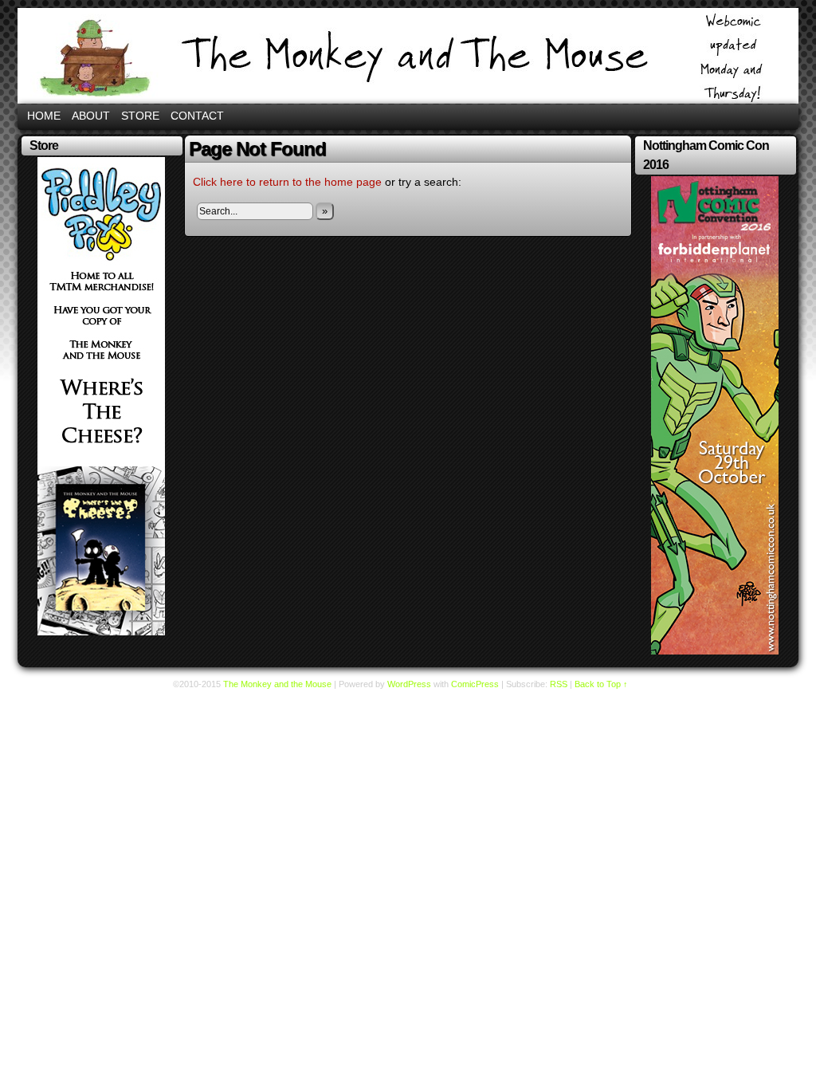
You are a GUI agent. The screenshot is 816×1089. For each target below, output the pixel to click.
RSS (558, 684)
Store (140, 115)
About (91, 115)
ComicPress (475, 684)
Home (44, 115)
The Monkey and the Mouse (408, 56)
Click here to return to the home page (287, 181)
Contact (197, 115)
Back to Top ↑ (601, 684)
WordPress (409, 684)
